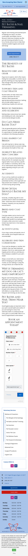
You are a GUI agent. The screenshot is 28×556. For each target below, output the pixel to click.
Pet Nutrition (10, 425)
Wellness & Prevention (8, 22)
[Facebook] (15, 465)
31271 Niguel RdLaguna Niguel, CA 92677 (15, 475)
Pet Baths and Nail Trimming (14, 421)
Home (3, 20)
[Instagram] (12, 465)
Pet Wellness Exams (12, 436)
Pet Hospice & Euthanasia (13, 440)
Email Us (7, 483)
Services (9, 20)
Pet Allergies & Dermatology (14, 418)
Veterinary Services (10, 410)
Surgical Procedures (10, 451)
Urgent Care (8, 454)
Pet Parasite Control (12, 429)
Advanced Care (9, 447)
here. (18, 547)
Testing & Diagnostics (11, 443)
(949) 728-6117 (14, 57)
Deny (14, 553)
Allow (14, 550)
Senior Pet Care (10, 432)
